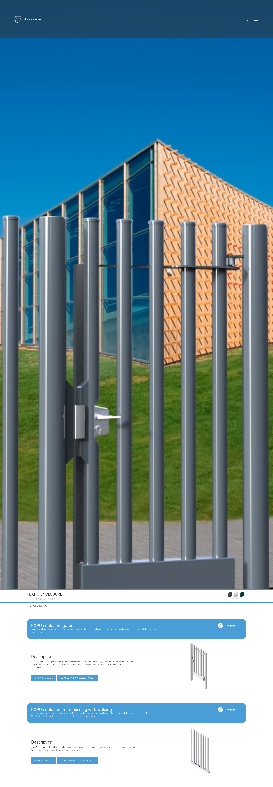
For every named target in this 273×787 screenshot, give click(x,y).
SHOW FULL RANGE (44, 678)
